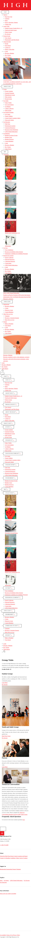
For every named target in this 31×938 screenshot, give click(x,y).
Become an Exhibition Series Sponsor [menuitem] (14, 251)
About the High (4, 856)
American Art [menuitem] (8, 180)
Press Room (11, 856)
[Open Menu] (2, 373)
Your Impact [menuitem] (8, 325)
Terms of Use (9, 935)
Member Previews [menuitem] (9, 139)
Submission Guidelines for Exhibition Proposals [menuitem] (16, 253)
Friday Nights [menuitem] (8, 102)
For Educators (3, 882)
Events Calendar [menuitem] (9, 91)
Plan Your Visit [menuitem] (8, 16)
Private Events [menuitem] (6, 36)
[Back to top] (3, 829)
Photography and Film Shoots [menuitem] (12, 39)
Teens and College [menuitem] (9, 120)
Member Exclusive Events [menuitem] (11, 135)
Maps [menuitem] (6, 20)
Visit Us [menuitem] (5, 14)
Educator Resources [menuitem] (9, 259)
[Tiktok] (3, 895)
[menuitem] (16, 47)
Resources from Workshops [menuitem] (11, 129)
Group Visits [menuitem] (6, 26)
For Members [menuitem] (6, 133)
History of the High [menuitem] (9, 49)
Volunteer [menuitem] (7, 316)
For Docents (27, 880)
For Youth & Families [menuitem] (8, 112)
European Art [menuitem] (8, 206)
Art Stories (6, 880)
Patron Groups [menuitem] (8, 32)
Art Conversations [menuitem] (9, 104)
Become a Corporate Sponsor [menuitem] (12, 318)
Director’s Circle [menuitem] (9, 310)
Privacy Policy (16, 935)
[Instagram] (2, 895)
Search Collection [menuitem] (9, 257)
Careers (16, 856)
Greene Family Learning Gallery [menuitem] (12, 118)
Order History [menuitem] (8, 57)
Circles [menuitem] (6, 308)
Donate (14, 869)
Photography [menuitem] (8, 246)
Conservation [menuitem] (8, 263)
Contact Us (3, 858)
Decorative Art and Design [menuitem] (11, 193)
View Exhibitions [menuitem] (9, 250)
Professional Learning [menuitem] (10, 125)
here (24, 819)
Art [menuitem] (5, 151)
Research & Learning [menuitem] (8, 255)
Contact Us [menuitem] (7, 47)
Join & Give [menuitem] (7, 301)
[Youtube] (7, 895)
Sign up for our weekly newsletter (8, 893)
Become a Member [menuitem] (9, 53)
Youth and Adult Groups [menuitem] (11, 30)
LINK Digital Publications (16, 880)
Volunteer (18, 869)
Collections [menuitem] (6, 154)
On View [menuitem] (5, 248)
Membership (3, 869)
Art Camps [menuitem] (7, 114)
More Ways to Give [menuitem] (9, 319)
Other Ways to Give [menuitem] (8, 314)
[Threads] (15, 926)
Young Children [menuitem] (9, 116)
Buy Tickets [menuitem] (8, 55)
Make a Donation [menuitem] (9, 323)
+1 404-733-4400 (4, 845)
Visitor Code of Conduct (21, 858)
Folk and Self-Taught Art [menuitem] (11, 220)
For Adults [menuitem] (5, 100)
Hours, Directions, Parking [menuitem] (11, 22)
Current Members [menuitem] (9, 141)
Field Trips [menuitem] (7, 124)
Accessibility (3, 935)
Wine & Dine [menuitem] (8, 110)
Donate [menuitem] (5, 321)
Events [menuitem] (5, 89)
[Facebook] (0, 895)
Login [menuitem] (6, 51)
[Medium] (5, 895)
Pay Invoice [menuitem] (8, 34)
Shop (1, 880)
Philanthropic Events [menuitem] (10, 95)
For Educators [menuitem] (6, 122)
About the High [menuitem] (7, 41)
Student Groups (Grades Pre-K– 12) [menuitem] (13, 28)
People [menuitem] (6, 43)
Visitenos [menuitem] (7, 18)
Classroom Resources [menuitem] (10, 127)
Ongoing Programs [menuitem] (9, 93)
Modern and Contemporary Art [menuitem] (12, 233)
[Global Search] (3, 371)
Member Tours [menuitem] (8, 137)
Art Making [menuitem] (8, 106)
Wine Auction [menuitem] (8, 97)
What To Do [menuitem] (7, 86)
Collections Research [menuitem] (10, 261)
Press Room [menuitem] (8, 45)
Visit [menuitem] (5, 12)
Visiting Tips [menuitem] (8, 24)
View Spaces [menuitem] (8, 38)
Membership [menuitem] (6, 304)
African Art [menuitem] (7, 167)
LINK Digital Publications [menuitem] (11, 131)
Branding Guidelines (11, 858)
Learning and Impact (23, 856)
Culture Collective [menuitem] (9, 108)
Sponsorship (9, 869)
